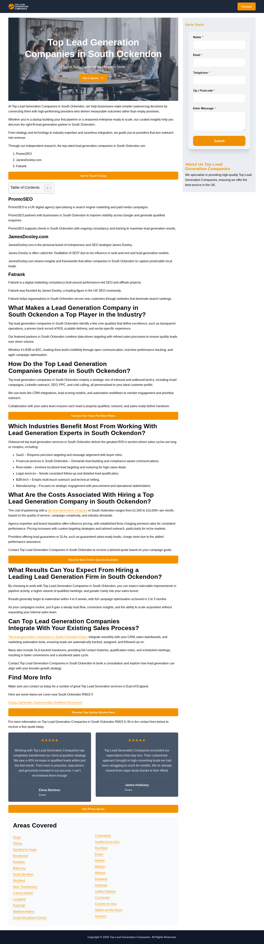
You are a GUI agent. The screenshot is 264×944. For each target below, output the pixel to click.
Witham (100, 873)
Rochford (101, 848)
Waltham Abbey (23, 911)
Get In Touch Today (93, 175)
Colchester (102, 897)
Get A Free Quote (93, 808)
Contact (246, 6)
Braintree (101, 879)
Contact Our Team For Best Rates (93, 415)
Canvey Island (23, 893)
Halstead (101, 885)
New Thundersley (25, 886)
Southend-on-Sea (107, 842)
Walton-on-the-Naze (108, 910)
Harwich (100, 916)
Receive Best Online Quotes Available (93, 559)
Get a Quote (91, 78)
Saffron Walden (105, 891)
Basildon (19, 862)
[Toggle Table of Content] (46, 188)
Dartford (59, 702)
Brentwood (20, 855)
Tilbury (17, 843)
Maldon (100, 866)
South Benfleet (23, 874)
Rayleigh (19, 905)
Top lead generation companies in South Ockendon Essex (48, 637)
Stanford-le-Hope (25, 849)
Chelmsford (103, 835)
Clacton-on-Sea (106, 903)
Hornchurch (74, 702)
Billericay (19, 868)
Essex (99, 854)
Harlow (100, 860)
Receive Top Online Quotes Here (93, 712)
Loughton (19, 899)
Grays (12, 702)
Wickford (19, 880)
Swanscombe (42, 702)
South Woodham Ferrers (30, 917)
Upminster (25, 702)
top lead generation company (68, 510)
